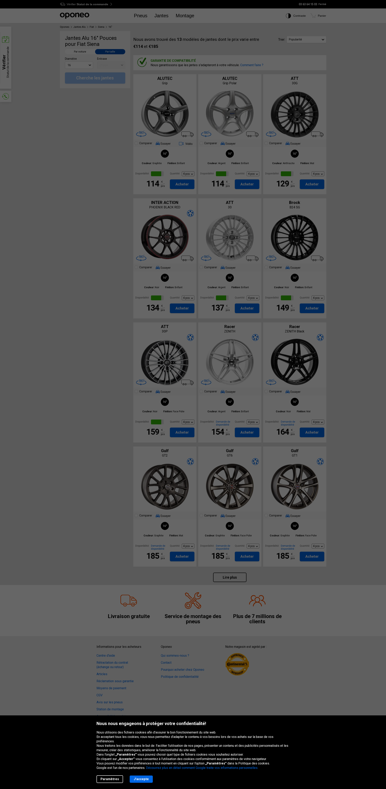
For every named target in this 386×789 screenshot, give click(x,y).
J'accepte (141, 779)
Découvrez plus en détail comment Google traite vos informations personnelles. (202, 768)
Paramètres (110, 779)
